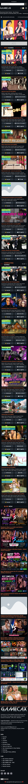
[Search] (25, 4)
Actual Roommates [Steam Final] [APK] (12, 361)
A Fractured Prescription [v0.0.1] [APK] (13, 17)
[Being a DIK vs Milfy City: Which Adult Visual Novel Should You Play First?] (14, 692)
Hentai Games (6, 766)
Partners (5, 742)
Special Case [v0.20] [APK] (9, 91)
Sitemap (5, 750)
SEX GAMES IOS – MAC (9, 762)
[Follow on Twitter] (5, 773)
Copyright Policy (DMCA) (9, 752)
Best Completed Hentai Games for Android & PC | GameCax (14, 594)
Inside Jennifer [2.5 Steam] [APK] (10, 250)
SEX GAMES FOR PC (8, 760)
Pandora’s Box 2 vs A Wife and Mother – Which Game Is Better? (12, 527)
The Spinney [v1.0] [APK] (8, 335)
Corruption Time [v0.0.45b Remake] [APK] (13, 494)
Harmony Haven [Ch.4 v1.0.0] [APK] (11, 224)
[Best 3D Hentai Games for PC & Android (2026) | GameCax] (14, 561)
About (4, 738)
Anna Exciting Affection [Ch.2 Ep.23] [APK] (13, 441)
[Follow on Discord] (11, 773)
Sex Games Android (8, 758)
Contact (5, 740)
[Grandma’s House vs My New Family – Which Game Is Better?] (14, 539)
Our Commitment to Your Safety (11, 748)
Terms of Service (7, 746)
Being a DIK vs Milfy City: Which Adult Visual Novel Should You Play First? (13, 702)
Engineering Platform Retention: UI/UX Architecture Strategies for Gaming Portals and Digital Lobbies (13, 616)
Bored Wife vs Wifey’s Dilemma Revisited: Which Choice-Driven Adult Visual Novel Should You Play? (13, 638)
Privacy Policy (6, 744)
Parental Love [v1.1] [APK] (8, 467)
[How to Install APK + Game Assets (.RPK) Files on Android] (14, 672)
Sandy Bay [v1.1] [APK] (8, 414)
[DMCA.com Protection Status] (5, 779)
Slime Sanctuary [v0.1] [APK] (9, 144)
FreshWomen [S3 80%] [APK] (9, 65)
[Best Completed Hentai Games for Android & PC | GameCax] (14, 583)
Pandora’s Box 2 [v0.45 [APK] (9, 308)
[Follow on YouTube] (8, 773)
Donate (14, 1)
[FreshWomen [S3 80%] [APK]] (14, 30)
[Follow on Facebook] (2, 773)
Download (8, 70)
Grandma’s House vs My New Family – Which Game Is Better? (14, 550)
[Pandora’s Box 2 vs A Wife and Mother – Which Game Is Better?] (14, 517)
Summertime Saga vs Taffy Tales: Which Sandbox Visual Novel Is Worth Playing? (12, 660)
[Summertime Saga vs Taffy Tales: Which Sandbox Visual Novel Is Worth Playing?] (14, 649)
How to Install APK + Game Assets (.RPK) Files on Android (14, 682)
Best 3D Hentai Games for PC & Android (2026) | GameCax (12, 572)
